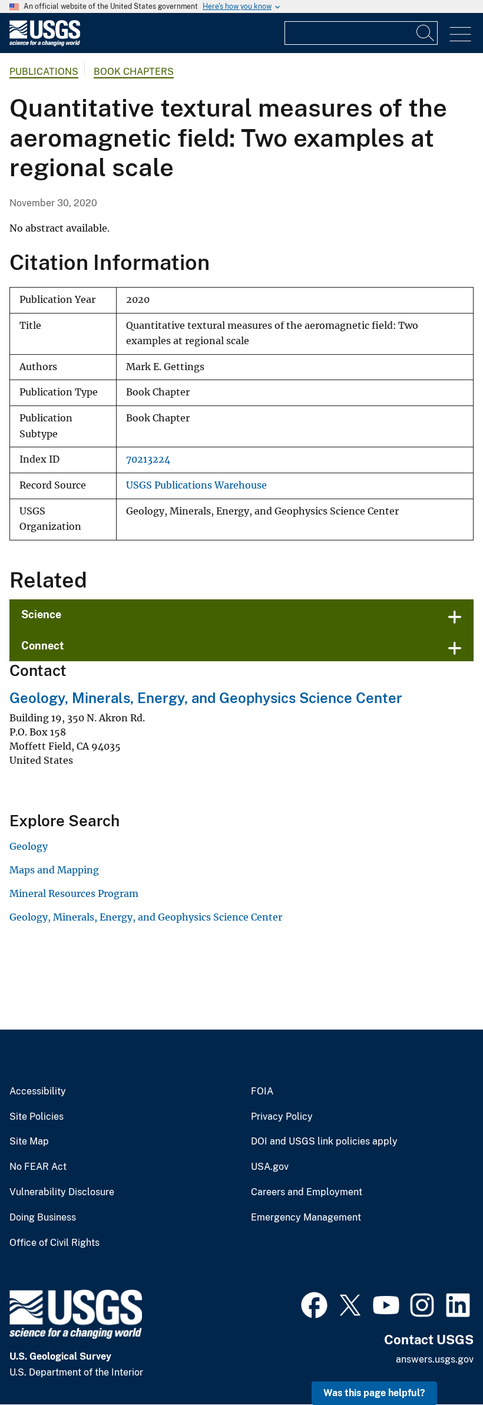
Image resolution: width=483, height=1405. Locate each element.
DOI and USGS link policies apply (324, 1141)
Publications (43, 71)
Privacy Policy (282, 1117)
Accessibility (37, 1091)
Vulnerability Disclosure (61, 1192)
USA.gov (270, 1167)
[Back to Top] (440, 1362)
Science (41, 614)
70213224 (148, 459)
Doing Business (42, 1217)
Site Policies (36, 1117)
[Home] (44, 43)
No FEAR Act (38, 1167)
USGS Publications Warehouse (196, 485)
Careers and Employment (306, 1192)
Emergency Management (306, 1217)
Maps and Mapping (54, 870)
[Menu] (460, 34)
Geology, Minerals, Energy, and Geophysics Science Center (205, 698)
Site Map (29, 1141)
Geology (28, 846)
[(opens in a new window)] (314, 1303)
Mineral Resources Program (73, 893)
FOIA (262, 1091)
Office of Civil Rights (54, 1243)
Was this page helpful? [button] (374, 1393)
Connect (42, 645)
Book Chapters (134, 71)
